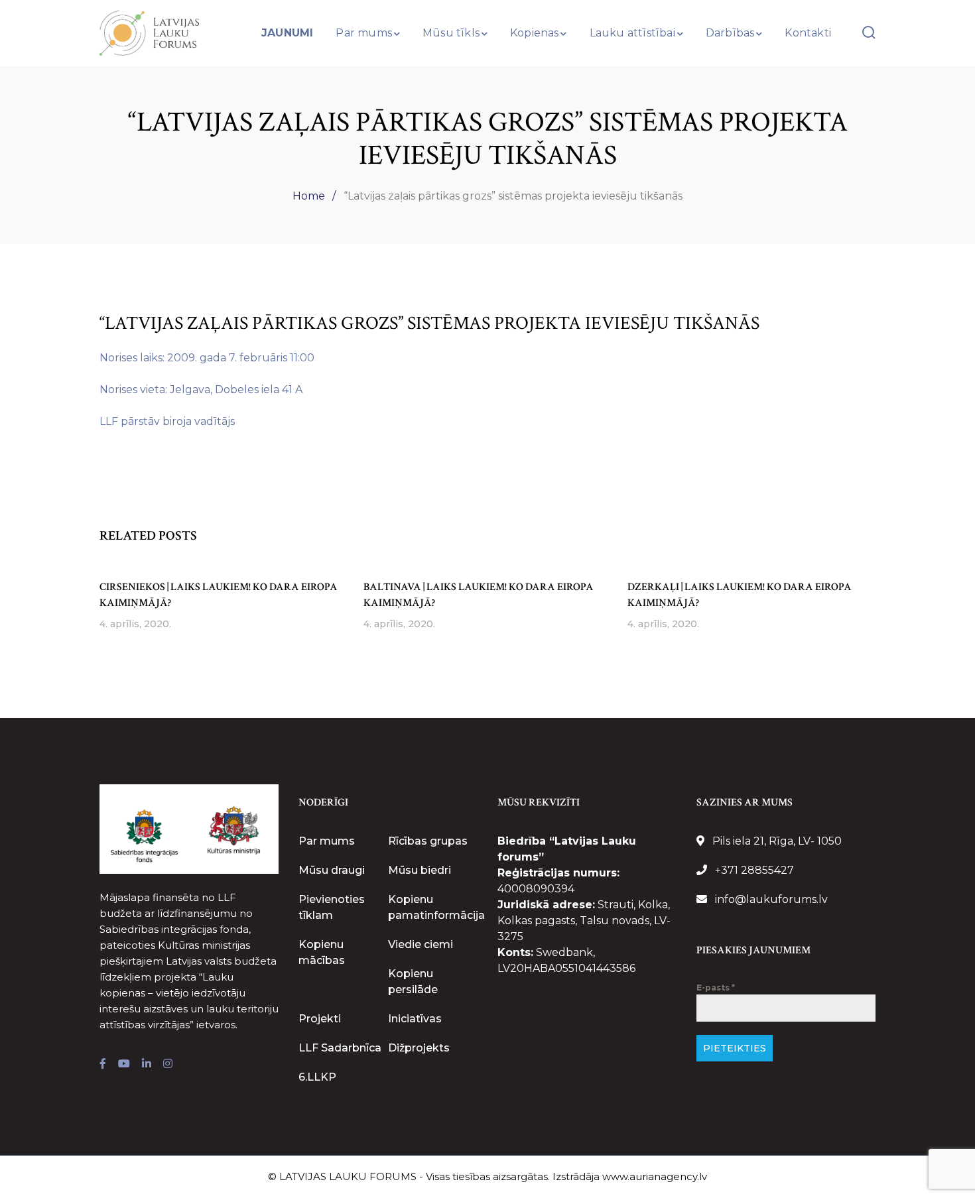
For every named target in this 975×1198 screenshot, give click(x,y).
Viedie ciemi (420, 944)
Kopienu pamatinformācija (436, 907)
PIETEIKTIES (734, 1048)
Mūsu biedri (419, 870)
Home (308, 196)
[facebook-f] (102, 1064)
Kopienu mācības (321, 952)
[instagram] (167, 1064)
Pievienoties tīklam (331, 907)
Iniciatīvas (415, 1018)
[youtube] (124, 1064)
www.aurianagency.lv (654, 1176)
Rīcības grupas (428, 841)
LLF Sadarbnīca (339, 1048)
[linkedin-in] (146, 1064)
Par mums (326, 841)
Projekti (319, 1018)
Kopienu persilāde (413, 981)
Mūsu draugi (331, 870)
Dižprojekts (419, 1048)
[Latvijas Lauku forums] (149, 32)
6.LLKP (317, 1077)
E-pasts (715, 987)
